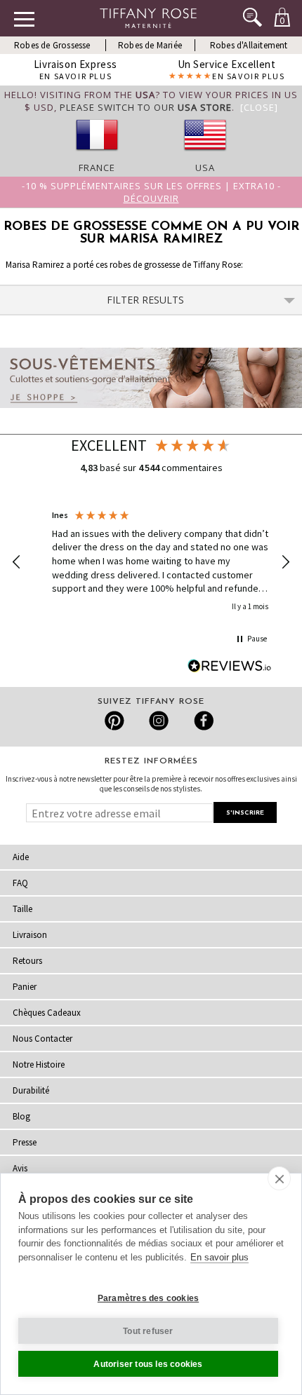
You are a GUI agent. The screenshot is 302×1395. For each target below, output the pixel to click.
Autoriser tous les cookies (147, 1364)
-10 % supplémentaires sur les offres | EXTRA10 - (151, 192)
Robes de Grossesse (52, 45)
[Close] (259, 107)
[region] (151, 562)
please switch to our (146, 107)
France (97, 167)
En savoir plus (219, 1257)
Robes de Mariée (150, 45)
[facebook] (202, 720)
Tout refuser (148, 1331)
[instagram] (158, 720)
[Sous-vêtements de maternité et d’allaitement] (151, 411)
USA (205, 167)
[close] (279, 1178)
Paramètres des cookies (148, 1298)
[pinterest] (115, 720)
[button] (17, 562)
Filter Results (145, 299)
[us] (205, 155)
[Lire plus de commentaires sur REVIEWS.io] (230, 666)
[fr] (96, 155)
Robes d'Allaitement (249, 45)
